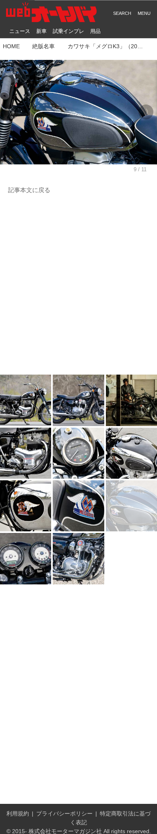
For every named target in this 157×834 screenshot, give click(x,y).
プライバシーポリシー (64, 814)
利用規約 (17, 814)
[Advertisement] (78, 285)
